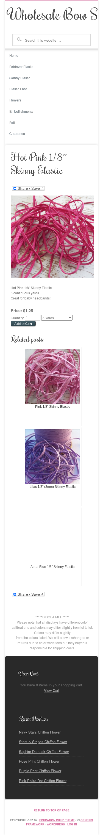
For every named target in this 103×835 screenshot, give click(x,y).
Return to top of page (51, 810)
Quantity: (18, 317)
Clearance (17, 133)
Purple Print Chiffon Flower (40, 770)
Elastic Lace (18, 88)
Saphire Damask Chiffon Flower (44, 751)
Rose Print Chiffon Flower (39, 761)
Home (13, 55)
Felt (12, 122)
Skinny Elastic (19, 77)
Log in (72, 824)
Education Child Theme (57, 820)
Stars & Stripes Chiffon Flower (43, 741)
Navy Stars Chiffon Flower (39, 732)
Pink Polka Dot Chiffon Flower (42, 780)
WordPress (56, 824)
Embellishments (21, 111)
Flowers (13, 102)
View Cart (51, 690)
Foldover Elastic (19, 68)
